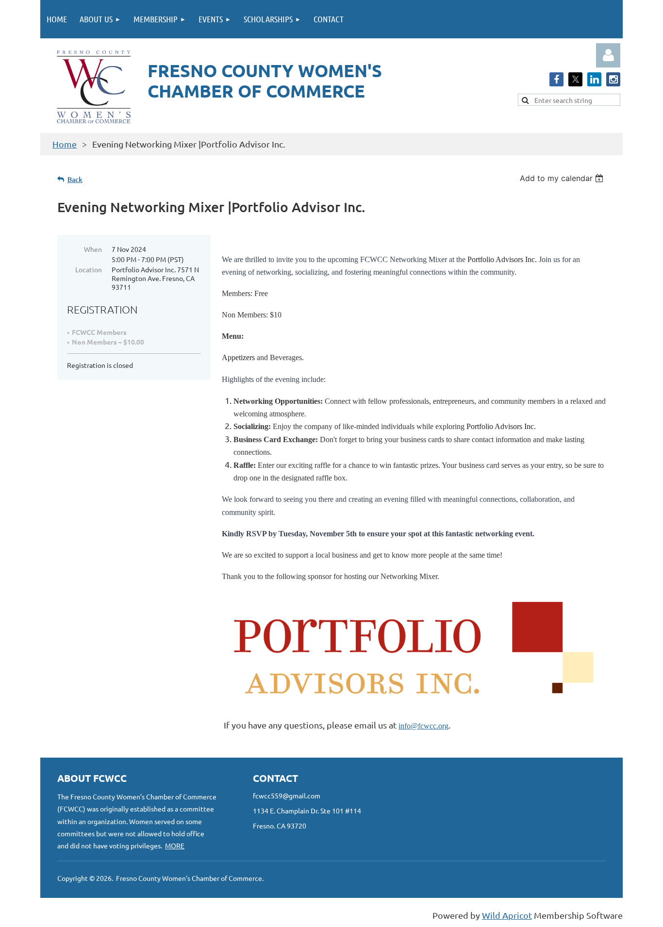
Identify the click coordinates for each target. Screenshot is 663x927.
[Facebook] (556, 79)
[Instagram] (613, 79)
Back (75, 179)
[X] (575, 79)
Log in (608, 55)
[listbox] (563, 178)
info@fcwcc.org (423, 726)
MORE (174, 845)
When (93, 249)
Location (88, 269)
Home (64, 144)
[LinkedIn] (594, 79)
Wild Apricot (507, 915)
